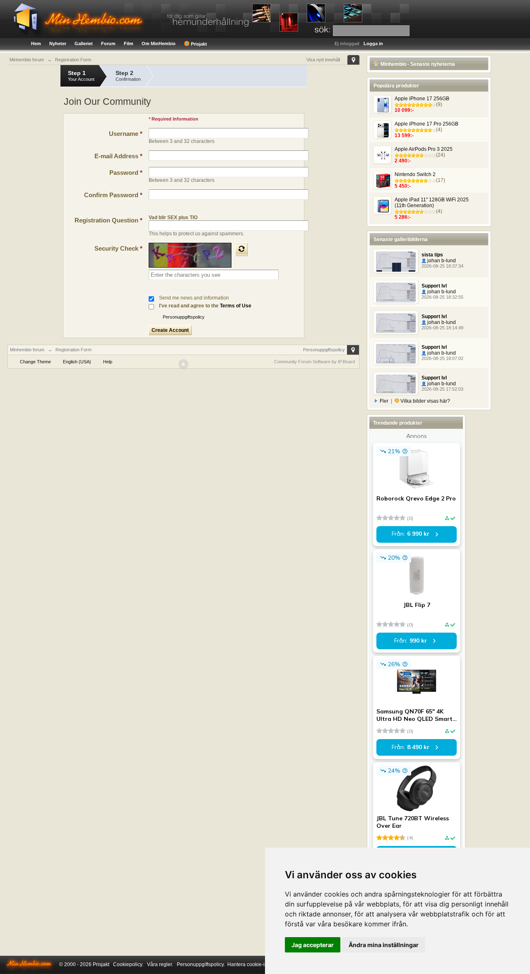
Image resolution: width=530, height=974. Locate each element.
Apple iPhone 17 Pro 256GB (426, 124)
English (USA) (77, 361)
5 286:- (403, 217)
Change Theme (35, 361)
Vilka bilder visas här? (424, 401)
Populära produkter (396, 86)
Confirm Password (113, 194)
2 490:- (403, 161)
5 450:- (403, 186)
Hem (36, 43)
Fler (384, 401)
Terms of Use (235, 306)
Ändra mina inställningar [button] (384, 944)
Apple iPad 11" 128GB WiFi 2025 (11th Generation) (432, 202)
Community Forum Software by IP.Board (314, 361)
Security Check (118, 248)
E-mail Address (118, 156)
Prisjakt (198, 43)
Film (128, 43)
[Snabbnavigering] (353, 60)
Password (125, 172)
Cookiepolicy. (128, 964)
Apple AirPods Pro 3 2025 (424, 149)
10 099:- (404, 110)
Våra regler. (160, 964)
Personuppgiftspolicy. (201, 964)
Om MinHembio (159, 43)
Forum (108, 43)
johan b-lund (441, 260)
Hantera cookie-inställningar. (259, 964)
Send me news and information (194, 298)
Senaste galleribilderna (400, 239)
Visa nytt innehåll (323, 59)
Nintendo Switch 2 (415, 174)
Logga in (373, 43)
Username (125, 133)
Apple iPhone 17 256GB (422, 99)
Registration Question (108, 220)
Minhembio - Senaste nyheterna (417, 64)
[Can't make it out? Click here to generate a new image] (241, 249)
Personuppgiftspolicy (184, 316)
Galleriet (84, 43)
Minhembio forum (27, 349)
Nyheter (57, 43)
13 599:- (404, 135)
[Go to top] (183, 364)
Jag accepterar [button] (313, 944)
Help (107, 361)
